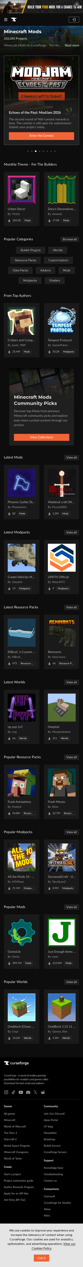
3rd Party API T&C (15, 1200)
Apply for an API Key (16, 1193)
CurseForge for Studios (57, 1203)
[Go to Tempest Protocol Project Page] (62, 330)
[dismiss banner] (77, 4)
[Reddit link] (43, 1092)
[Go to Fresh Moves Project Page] (62, 792)
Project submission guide (18, 1180)
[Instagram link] (6, 1092)
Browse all (70, 239)
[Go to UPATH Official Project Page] (62, 567)
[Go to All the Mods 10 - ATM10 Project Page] (21, 867)
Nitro (47, 1215)
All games (9, 1113)
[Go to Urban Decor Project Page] (21, 199)
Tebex (47, 1209)
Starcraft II (10, 1139)
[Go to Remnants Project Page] (62, 642)
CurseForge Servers (55, 1152)
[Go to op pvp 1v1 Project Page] (21, 717)
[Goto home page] (14, 19)
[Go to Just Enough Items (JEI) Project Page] (62, 941)
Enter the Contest (42, 135)
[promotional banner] (41, 6)
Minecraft (9, 1120)
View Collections (41, 437)
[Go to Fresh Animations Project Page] (21, 792)
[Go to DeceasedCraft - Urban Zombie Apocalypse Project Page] (62, 867)
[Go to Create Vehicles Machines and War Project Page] (21, 567)
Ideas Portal (51, 1120)
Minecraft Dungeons (16, 1152)
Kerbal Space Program (17, 1146)
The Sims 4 (10, 1133)
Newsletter (50, 1133)
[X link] (35, 1092)
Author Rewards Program (19, 1187)
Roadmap (49, 1139)
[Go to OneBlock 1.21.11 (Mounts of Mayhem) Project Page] (62, 1016)
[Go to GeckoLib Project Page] (21, 941)
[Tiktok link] (13, 1092)
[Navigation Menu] (6, 20)
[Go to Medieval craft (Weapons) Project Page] (62, 492)
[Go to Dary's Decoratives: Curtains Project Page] (62, 199)
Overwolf (49, 1196)
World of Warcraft (15, 1126)
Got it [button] (42, 1258)
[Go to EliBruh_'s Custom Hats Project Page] (21, 642)
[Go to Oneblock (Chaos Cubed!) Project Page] (21, 1016)
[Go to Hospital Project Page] (62, 717)
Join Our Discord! (54, 1113)
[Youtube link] (21, 1092)
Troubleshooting (53, 1174)
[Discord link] (28, 1092)
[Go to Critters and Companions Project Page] (21, 330)
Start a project (12, 1174)
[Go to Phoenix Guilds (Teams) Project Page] (21, 492)
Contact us (50, 1180)
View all (71, 457)
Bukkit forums (52, 1146)
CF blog (48, 1126)
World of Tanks (13, 1158)
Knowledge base (53, 1168)
